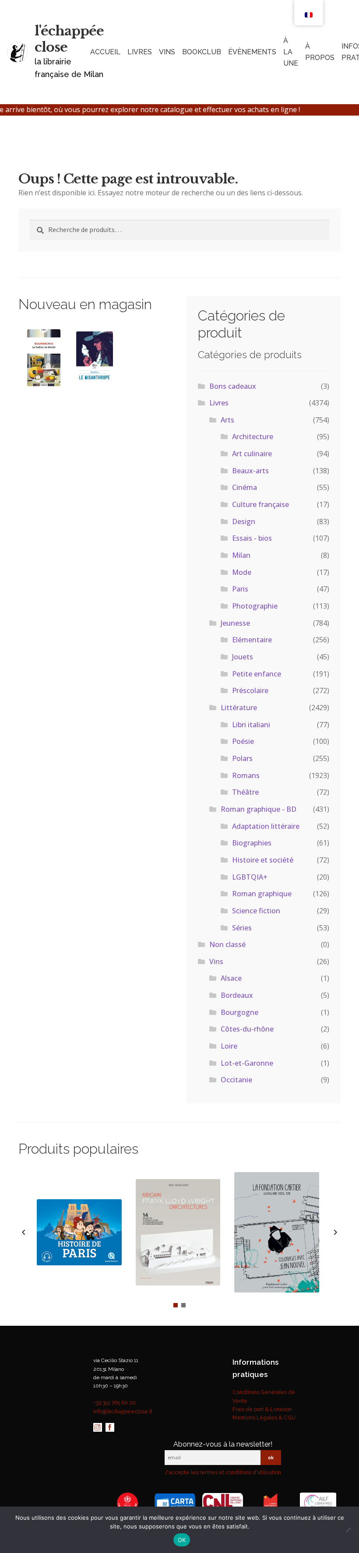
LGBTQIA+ (249, 877)
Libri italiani (251, 724)
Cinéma (244, 487)
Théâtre (245, 792)
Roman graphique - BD (258, 809)
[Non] (348, 1529)
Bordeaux (237, 995)
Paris (240, 589)
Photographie (255, 606)
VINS (167, 52)
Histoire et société (262, 860)
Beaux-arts (250, 470)
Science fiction (256, 911)
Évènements (252, 52)
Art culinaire (252, 453)
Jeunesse (235, 623)
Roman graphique (262, 893)
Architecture (252, 436)
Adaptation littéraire (265, 826)
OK (182, 1539)
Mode (241, 572)
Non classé (227, 944)
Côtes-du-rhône (247, 1029)
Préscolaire (250, 690)
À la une (290, 51)
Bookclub (201, 52)
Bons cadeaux (232, 386)
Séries (242, 928)
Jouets (242, 657)
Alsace (231, 978)
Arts (227, 420)
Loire (229, 1046)
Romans (246, 775)
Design (243, 521)
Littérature (239, 707)
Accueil (105, 52)
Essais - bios (252, 538)
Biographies (251, 843)
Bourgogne (239, 1012)
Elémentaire (252, 639)
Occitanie (236, 1080)
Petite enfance (256, 674)
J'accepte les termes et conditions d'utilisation (223, 1472)
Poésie (243, 741)
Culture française (260, 504)
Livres (139, 52)
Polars (242, 758)
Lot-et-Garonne (247, 1063)
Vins (216, 961)
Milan (241, 555)
